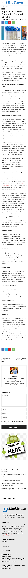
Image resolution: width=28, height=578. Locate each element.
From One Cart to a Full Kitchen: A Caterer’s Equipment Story (11, 470)
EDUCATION (4, 568)
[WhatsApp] (13, 22)
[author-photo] (14, 374)
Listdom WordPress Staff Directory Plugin (21, 359)
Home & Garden (5, 561)
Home (2, 6)
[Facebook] (2, 22)
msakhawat (5, 19)
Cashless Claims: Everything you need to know (7, 360)
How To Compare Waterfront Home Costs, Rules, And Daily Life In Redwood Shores (14, 475)
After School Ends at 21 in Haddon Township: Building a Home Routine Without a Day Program (14, 479)
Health (7, 6)
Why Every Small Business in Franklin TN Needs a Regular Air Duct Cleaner (12, 484)
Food (2, 556)
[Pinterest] (9, 22)
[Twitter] (6, 22)
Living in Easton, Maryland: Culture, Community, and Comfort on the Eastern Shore (13, 489)
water (2, 65)
